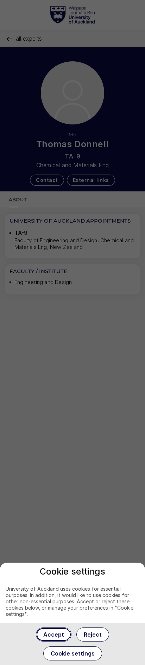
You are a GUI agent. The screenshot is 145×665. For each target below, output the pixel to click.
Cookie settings (73, 653)
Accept (53, 634)
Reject (93, 634)
